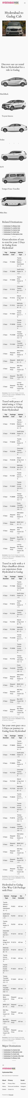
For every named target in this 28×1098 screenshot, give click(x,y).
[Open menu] (25, 3)
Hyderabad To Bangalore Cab (13, 1052)
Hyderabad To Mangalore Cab (13, 234)
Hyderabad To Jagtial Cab (12, 228)
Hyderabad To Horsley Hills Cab (14, 1056)
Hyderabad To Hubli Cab (11, 232)
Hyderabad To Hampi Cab (12, 230)
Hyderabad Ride (7, 1072)
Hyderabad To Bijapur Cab (12, 226)
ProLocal (11, 1094)
